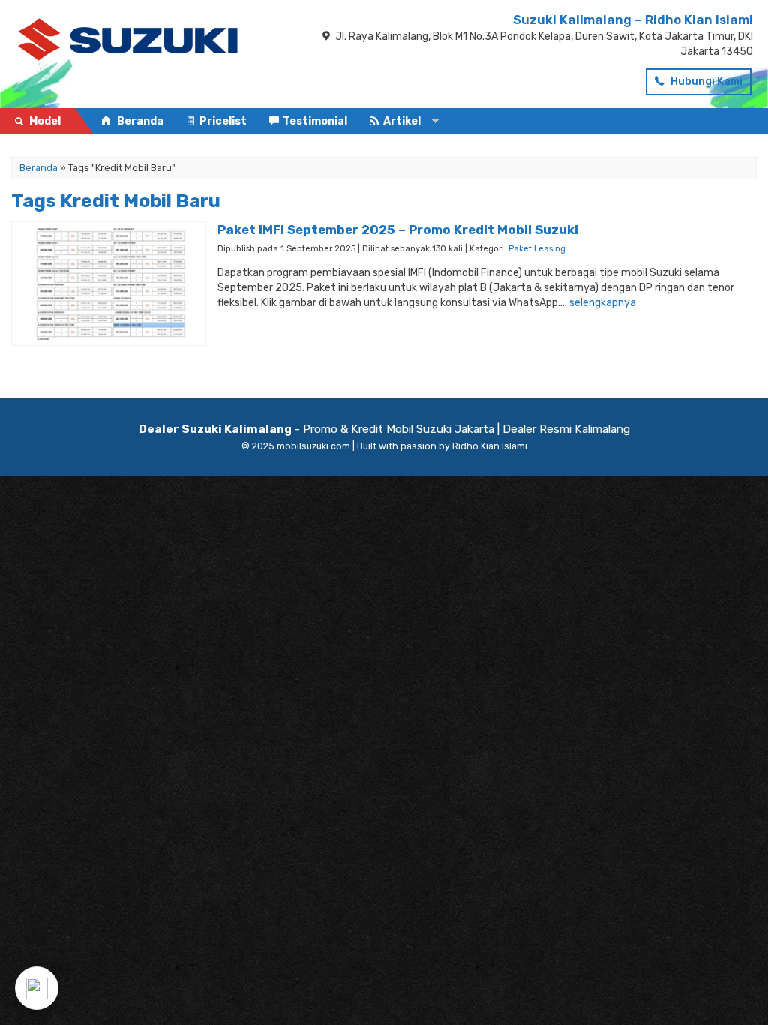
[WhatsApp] (36, 988)
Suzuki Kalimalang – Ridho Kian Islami (633, 19)
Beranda (139, 121)
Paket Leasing (537, 249)
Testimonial (315, 121)
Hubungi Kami (705, 81)
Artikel (402, 121)
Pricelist (223, 121)
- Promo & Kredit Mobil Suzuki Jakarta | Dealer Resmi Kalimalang (384, 429)
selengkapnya (602, 302)
